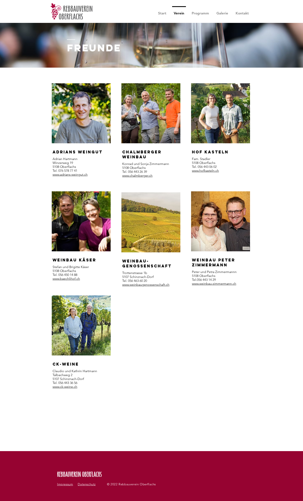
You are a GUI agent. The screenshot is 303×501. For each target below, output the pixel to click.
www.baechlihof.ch (66, 279)
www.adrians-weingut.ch (70, 174)
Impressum (65, 484)
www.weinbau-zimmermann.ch (214, 284)
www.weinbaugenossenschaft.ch (145, 285)
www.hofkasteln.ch (205, 171)
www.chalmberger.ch (137, 176)
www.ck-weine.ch (65, 387)
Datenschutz (87, 484)
